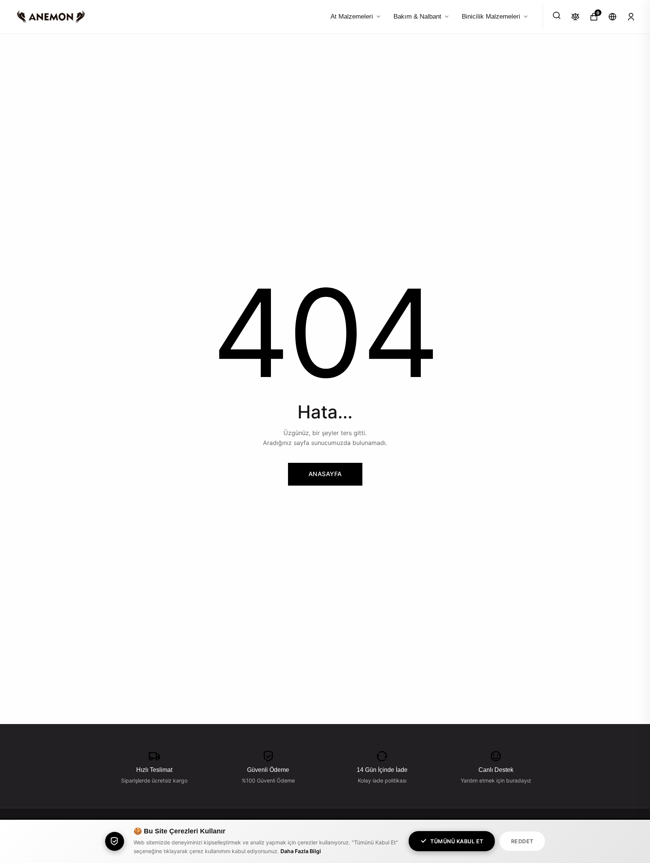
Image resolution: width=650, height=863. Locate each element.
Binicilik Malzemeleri (491, 16)
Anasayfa (325, 474)
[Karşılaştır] (575, 16)
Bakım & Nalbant (417, 16)
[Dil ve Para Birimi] (612, 16)
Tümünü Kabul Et (456, 841)
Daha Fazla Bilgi (300, 851)
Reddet (522, 841)
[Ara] (556, 15)
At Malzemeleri (352, 16)
